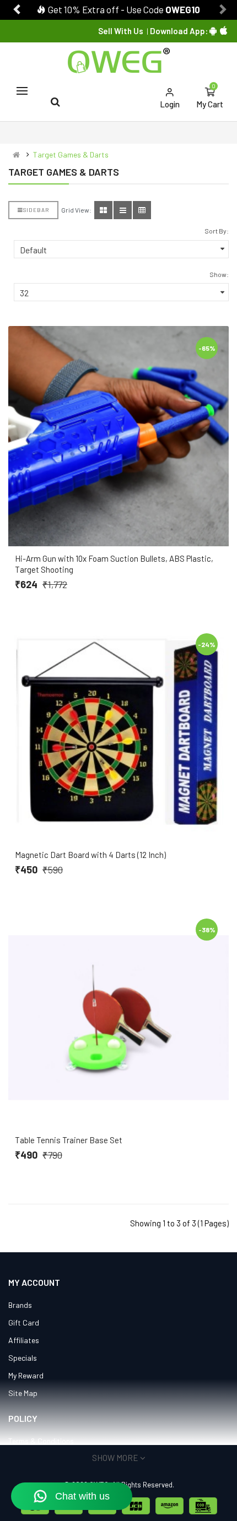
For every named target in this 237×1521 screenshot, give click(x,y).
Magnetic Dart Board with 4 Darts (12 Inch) (90, 855)
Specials (22, 1357)
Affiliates (23, 1340)
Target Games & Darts (71, 154)
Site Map (22, 1393)
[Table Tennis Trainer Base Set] (118, 1018)
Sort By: (216, 231)
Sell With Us (120, 31)
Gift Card (23, 1322)
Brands (20, 1305)
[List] (123, 210)
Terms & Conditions (41, 1441)
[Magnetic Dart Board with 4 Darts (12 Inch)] (118, 732)
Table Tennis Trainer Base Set (68, 1140)
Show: (219, 274)
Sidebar (36, 210)
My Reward (26, 1375)
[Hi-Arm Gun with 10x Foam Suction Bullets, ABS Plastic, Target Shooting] (118, 436)
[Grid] (103, 210)
